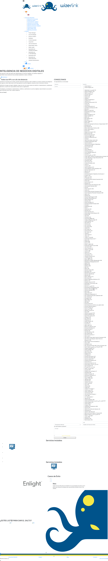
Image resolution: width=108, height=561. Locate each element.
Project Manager (32, 32)
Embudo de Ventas (31, 20)
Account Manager (32, 34)
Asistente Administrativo (34, 60)
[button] (8, 469)
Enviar (65, 437)
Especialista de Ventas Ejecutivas (32, 58)
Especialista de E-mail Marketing (32, 53)
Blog (68, 557)
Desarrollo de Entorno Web (33, 24)
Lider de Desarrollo (33, 43)
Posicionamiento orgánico (32, 21)
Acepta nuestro (62, 435)
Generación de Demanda (32, 19)
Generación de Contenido (32, 23)
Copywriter (31, 41)
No (33, 522)
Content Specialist (32, 40)
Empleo (40, 557)
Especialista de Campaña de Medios (33, 49)
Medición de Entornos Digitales (34, 25)
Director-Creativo (32, 36)
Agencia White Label (31, 28)
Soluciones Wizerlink (12, 557)
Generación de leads (31, 27)
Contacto (95, 557)
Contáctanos (4, 77)
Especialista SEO (32, 55)
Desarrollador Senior (33, 45)
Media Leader (31, 47)
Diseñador (31, 38)
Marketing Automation (32, 29)
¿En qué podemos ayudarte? (60, 426)
